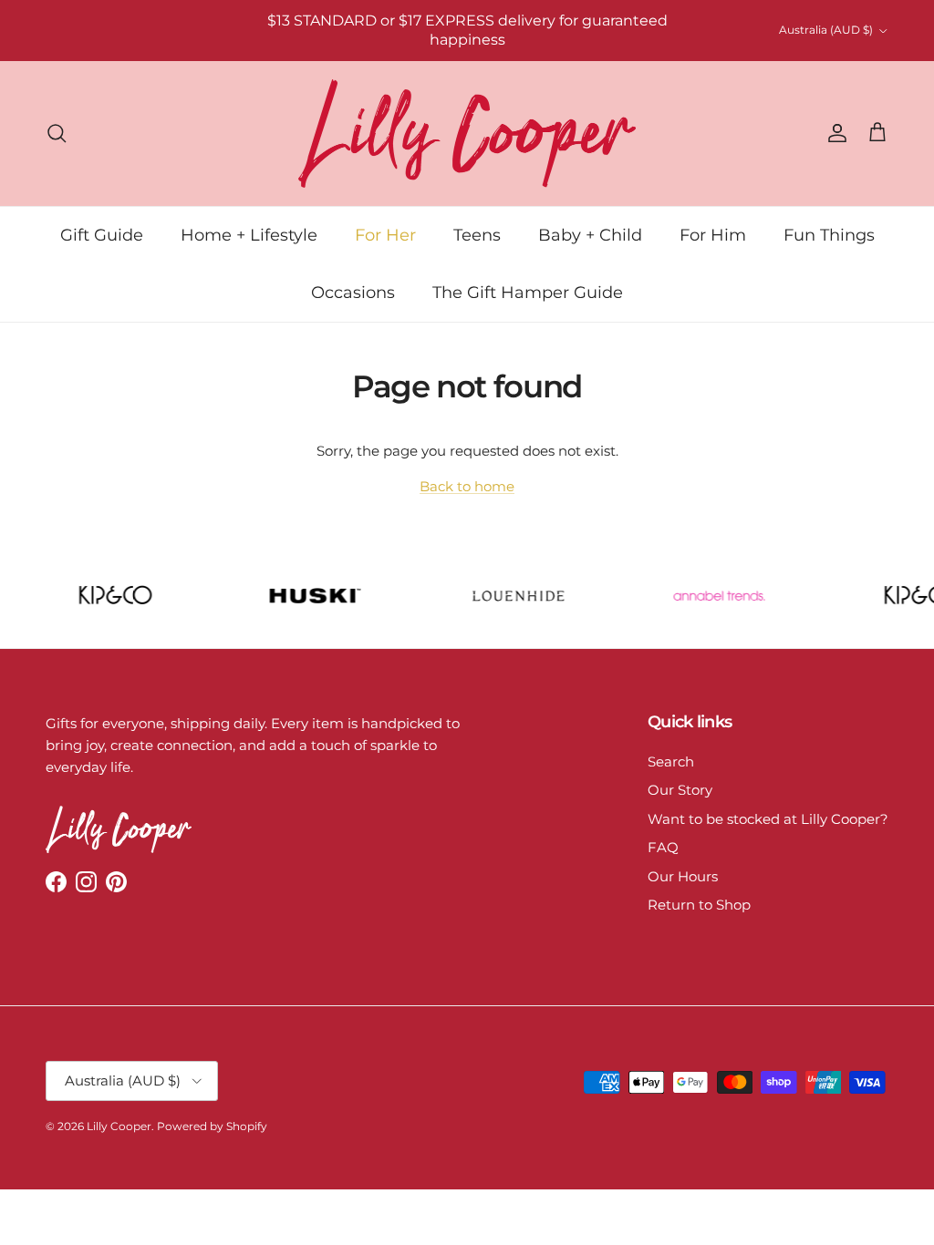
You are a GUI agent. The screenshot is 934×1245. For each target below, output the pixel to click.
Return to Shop (699, 904)
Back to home (467, 486)
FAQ (663, 847)
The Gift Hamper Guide (527, 293)
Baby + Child (590, 235)
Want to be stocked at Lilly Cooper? (768, 819)
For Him (713, 235)
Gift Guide (101, 235)
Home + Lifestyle (249, 235)
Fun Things (829, 235)
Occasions (353, 293)
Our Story (680, 789)
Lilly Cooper (119, 1126)
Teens (477, 235)
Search (671, 761)
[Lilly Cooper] (467, 133)
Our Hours (683, 876)
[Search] (56, 133)
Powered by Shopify (212, 1126)
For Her (385, 235)
